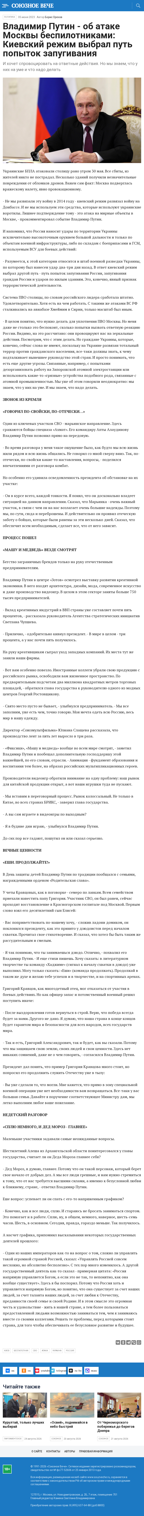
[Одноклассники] (123, 1342)
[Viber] (133, 1342)
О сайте (37, 1451)
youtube (45, 1370)
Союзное (56, 1439)
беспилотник (21, 1351)
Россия (70, 1351)
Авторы (69, 1451)
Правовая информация (95, 1451)
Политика (9, 17)
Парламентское (13, 1439)
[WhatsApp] (139, 1342)
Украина (57, 1351)
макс (94, 1370)
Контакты (53, 1451)
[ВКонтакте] (118, 1342)
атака (45, 1351)
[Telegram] (128, 1342)
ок (29, 1370)
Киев (6, 1351)
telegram (61, 1370)
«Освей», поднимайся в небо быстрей (69, 1424)
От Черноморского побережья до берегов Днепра (115, 1426)
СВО (35, 1351)
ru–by (78, 1370)
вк (12, 1370)
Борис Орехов (53, 17)
